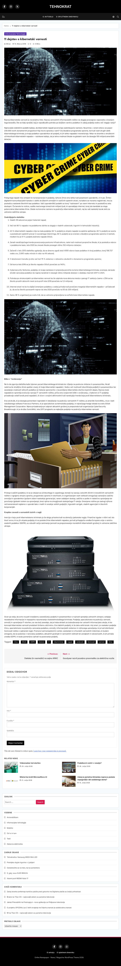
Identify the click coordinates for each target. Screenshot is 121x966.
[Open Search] (118, 17)
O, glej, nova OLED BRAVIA (17, 873)
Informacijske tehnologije (15, 34)
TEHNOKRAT (60, 6)
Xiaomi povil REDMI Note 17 (17, 878)
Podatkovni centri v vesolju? (89, 763)
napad (70, 642)
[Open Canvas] (3, 17)
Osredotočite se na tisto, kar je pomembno (23, 868)
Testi (9, 839)
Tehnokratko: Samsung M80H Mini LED (22, 857)
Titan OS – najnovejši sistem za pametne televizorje (34, 897)
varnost (101, 642)
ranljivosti (79, 642)
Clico (16, 642)
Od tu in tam (11, 833)
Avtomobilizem (12, 817)
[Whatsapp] (67, 946)
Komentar (11, 681)
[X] (17, 6)
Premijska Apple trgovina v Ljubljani (20, 862)
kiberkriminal (58, 642)
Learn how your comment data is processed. (49, 751)
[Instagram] (11, 6)
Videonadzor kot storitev (30, 763)
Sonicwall (91, 642)
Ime (9, 711)
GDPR (32, 642)
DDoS (24, 642)
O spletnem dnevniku (67, 17)
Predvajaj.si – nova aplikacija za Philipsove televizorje (44, 902)
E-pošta (10, 721)
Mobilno (10, 828)
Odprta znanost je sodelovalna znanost (56, 908)
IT (49, 642)
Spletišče (10, 731)
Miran (8, 44)
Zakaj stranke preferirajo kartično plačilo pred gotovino (28, 892)
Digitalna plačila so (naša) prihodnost (66, 892)
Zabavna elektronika (15, 844)
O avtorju (48, 17)
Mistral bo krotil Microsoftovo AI (33, 777)
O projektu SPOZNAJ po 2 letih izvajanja (22, 908)
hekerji (41, 642)
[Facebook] (4, 6)
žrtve (110, 642)
